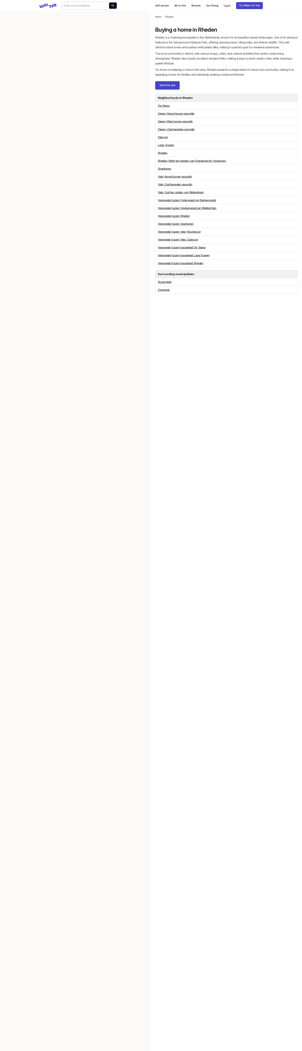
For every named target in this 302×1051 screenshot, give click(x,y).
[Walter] (48, 5)
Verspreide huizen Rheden (174, 216)
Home (158, 16)
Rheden (169, 16)
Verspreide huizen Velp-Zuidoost (178, 239)
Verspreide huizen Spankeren (176, 224)
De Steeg (164, 105)
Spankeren (164, 168)
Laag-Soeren (166, 145)
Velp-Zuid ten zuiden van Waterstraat (181, 192)
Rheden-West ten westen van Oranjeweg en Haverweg (192, 161)
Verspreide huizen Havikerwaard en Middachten (187, 208)
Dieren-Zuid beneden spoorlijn (176, 129)
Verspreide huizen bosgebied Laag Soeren (184, 255)
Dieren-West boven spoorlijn (175, 121)
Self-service (162, 5)
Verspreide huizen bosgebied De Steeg (182, 247)
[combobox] (89, 5)
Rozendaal (164, 282)
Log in (227, 5)
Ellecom (163, 137)
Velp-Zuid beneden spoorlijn (175, 184)
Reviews (196, 5)
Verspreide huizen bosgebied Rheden (180, 263)
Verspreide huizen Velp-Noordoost (179, 231)
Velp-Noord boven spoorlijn (175, 176)
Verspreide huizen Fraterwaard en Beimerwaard (187, 200)
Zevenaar (164, 290)
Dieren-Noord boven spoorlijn (176, 113)
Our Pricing (212, 5)
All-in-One (180, 5)
